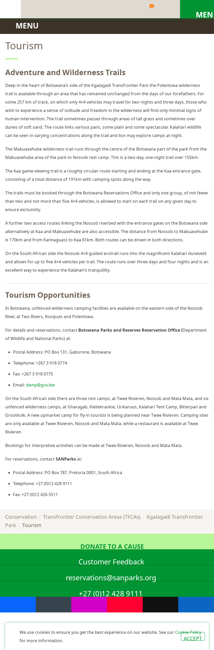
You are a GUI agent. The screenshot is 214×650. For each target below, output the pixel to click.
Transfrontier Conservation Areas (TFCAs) (91, 516)
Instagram (89, 604)
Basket (151, 7)
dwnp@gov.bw (40, 385)
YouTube (125, 604)
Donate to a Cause (112, 545)
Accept (193, 638)
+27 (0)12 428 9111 (111, 593)
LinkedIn (196, 604)
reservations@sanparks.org (111, 577)
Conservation (21, 516)
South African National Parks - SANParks (10, 9)
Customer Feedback (111, 561)
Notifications (129, 9)
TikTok (161, 604)
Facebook (18, 604)
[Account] (166, 9)
